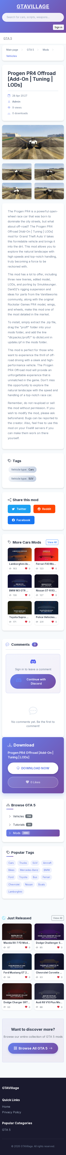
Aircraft (47, 863)
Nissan (29, 884)
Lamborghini (15, 891)
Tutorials (22, 824)
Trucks (23, 863)
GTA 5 (8, 38)
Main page (12, 49)
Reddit (46, 509)
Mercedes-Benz (29, 870)
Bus (35, 877)
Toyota (23, 877)
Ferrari (46, 877)
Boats (41, 884)
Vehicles (22, 816)
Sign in (58, 27)
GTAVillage (33, 6)
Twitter (21, 509)
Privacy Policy (11, 1112)
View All (52, 542)
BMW (47, 870)
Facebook (23, 520)
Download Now (35, 768)
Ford (11, 877)
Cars (11, 863)
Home (6, 1106)
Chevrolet (14, 884)
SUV (35, 863)
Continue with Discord (36, 681)
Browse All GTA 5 (33, 1048)
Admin (16, 101)
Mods (46, 49)
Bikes (11, 870)
